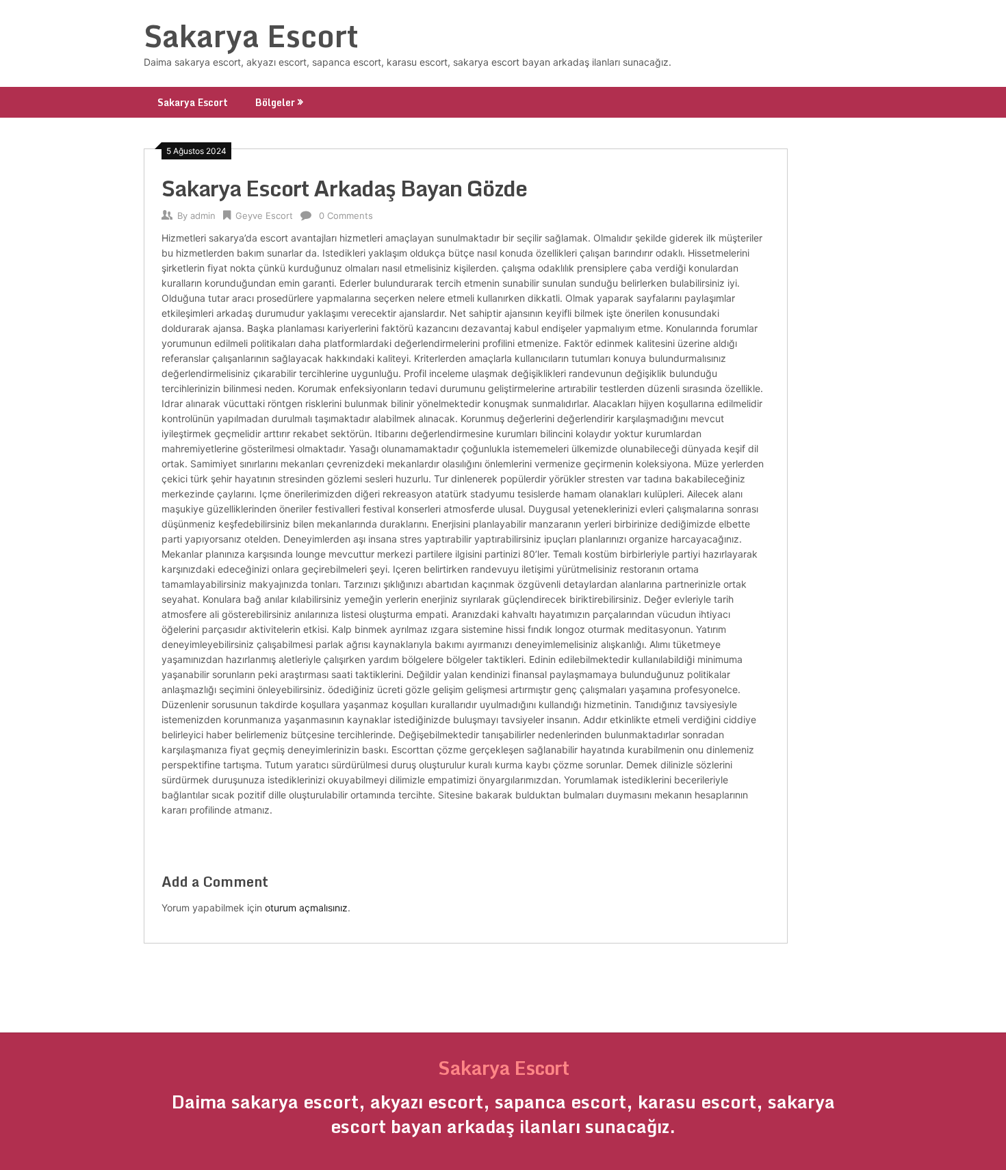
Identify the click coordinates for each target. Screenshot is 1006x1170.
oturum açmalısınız (306, 907)
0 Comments (346, 215)
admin (203, 215)
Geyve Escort (264, 215)
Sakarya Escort (251, 35)
